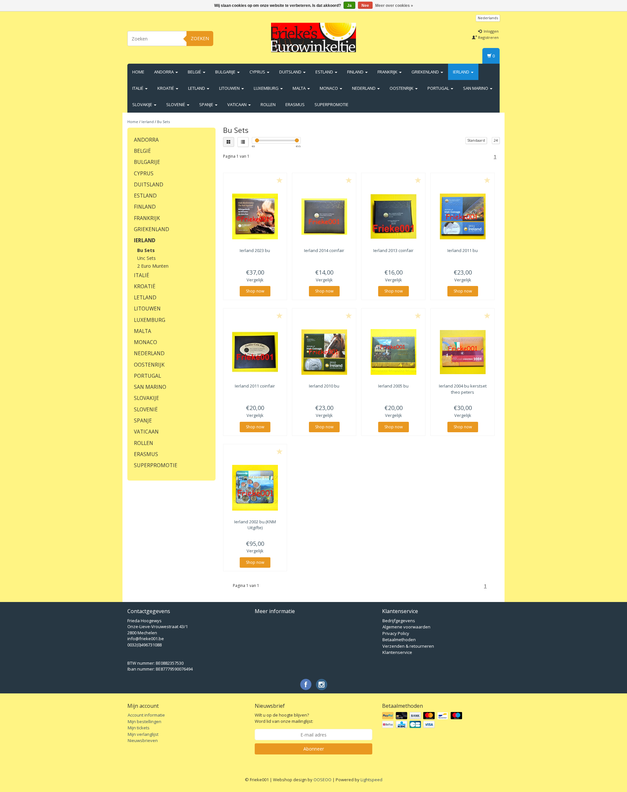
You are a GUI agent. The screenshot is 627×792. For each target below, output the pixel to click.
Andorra (164, 72)
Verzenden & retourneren (408, 646)
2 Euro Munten (153, 266)
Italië (138, 88)
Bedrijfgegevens (398, 621)
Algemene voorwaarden (406, 627)
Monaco (329, 88)
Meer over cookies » (394, 5)
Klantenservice (397, 652)
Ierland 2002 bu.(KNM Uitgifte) (255, 525)
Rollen (268, 104)
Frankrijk (388, 72)
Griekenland (425, 72)
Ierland (461, 72)
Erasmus (295, 104)
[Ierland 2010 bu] (324, 351)
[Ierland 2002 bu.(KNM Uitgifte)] (255, 487)
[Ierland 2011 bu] (462, 216)
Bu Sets (163, 121)
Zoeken (200, 38)
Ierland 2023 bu (255, 250)
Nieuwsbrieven (143, 740)
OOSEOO (322, 780)
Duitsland (290, 72)
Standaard (476, 140)
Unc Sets (146, 258)
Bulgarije (225, 72)
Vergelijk (255, 280)
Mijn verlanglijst (143, 734)
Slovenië (176, 104)
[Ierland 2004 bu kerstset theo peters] (462, 351)
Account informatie (146, 715)
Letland (197, 88)
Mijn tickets (139, 728)
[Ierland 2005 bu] (393, 351)
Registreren (488, 37)
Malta (300, 88)
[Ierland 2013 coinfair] (393, 216)
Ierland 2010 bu (324, 386)
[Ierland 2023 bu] (255, 216)
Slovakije (142, 104)
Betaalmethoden (399, 639)
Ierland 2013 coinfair (393, 250)
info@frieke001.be (145, 639)
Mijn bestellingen (144, 721)
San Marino (476, 88)
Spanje (206, 104)
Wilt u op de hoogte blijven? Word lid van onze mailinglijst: (284, 718)
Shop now (255, 291)
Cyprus (257, 72)
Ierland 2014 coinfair (324, 250)
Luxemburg (267, 88)
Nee (365, 5)
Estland (324, 72)
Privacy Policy (395, 633)
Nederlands (488, 17)
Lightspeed (371, 780)
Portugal (438, 88)
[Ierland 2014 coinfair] (324, 216)
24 (496, 140)
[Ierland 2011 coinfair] (255, 351)
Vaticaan (237, 104)
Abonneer (313, 749)
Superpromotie (331, 104)
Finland (355, 72)
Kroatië (166, 88)
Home (138, 72)
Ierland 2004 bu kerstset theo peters (463, 389)
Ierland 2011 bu (462, 250)
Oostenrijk (402, 88)
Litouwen (230, 88)
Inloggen (491, 31)
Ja (349, 5)
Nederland (364, 88)
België (195, 72)
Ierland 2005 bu (393, 386)
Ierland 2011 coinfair (255, 386)
